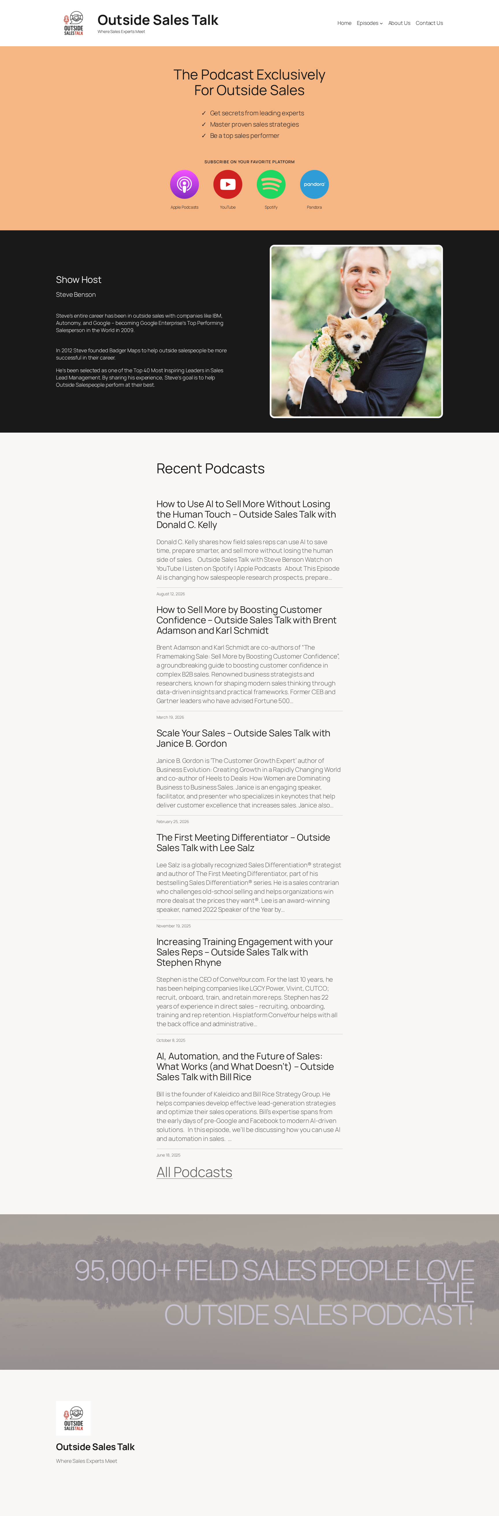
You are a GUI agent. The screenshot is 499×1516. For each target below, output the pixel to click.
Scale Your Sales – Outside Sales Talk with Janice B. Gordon (244, 738)
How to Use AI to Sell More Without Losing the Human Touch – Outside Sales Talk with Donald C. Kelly (246, 514)
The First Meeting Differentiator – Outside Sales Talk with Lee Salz (244, 842)
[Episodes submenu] (381, 23)
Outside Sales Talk (158, 19)
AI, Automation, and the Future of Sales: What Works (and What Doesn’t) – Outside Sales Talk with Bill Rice (245, 1066)
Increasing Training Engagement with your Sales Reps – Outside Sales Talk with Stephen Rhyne (245, 952)
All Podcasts (195, 1171)
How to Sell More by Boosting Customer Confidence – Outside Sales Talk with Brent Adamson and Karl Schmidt (247, 619)
